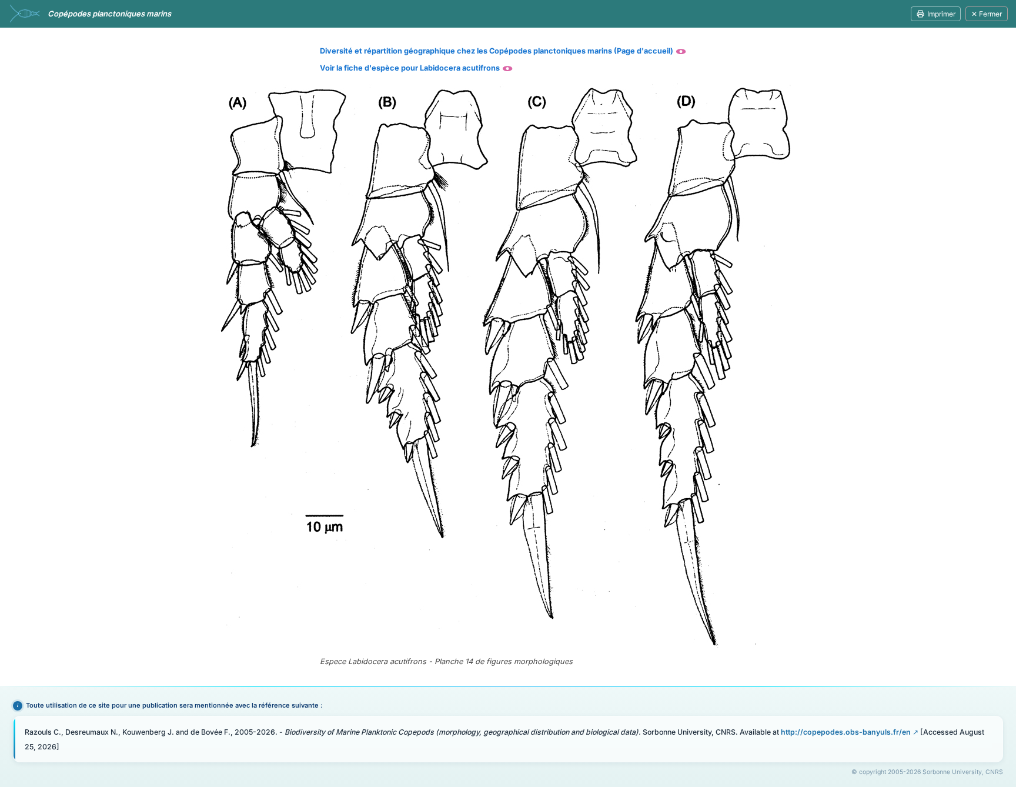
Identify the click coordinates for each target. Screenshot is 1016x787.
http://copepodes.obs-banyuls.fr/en (846, 732)
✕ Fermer (986, 13)
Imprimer (941, 13)
